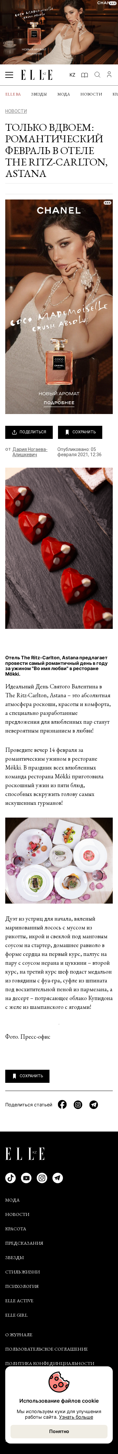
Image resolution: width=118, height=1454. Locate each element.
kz (72, 75)
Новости (91, 94)
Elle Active (19, 1301)
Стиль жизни (22, 1272)
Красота (15, 1229)
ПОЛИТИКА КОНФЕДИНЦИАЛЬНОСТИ (49, 1363)
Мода (63, 94)
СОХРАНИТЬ (84, 432)
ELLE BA (13, 94)
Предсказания (24, 1243)
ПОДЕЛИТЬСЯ (33, 432)
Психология (22, 1286)
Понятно (59, 1431)
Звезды (39, 94)
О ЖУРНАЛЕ (18, 1335)
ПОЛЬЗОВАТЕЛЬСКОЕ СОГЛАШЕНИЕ (46, 1349)
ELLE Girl (16, 1315)
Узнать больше (76, 1417)
